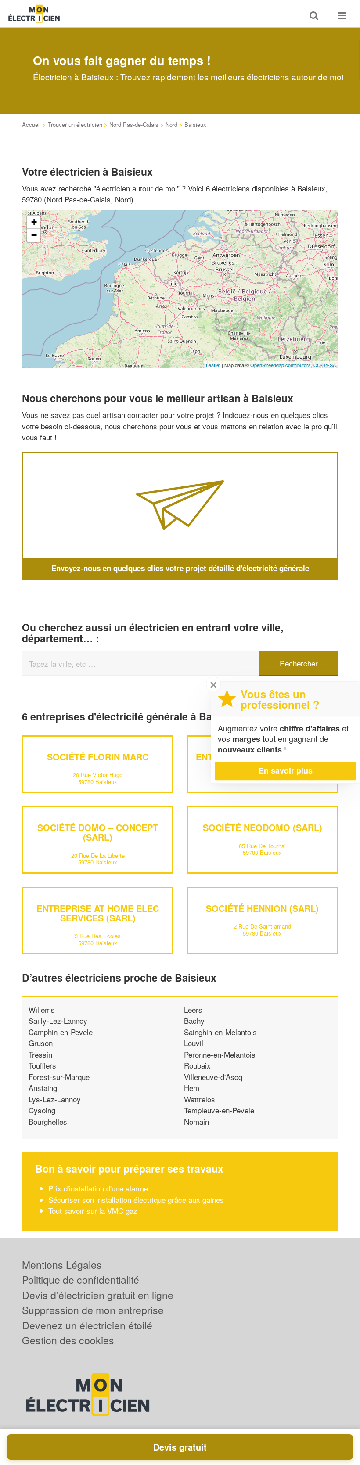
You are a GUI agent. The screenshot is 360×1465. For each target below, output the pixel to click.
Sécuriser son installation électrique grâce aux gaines (136, 1199)
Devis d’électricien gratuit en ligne (97, 1295)
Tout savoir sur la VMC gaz (92, 1210)
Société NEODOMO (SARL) (262, 827)
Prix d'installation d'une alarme (98, 1188)
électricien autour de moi (136, 188)
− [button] (34, 235)
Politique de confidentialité (80, 1279)
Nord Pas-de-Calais (133, 124)
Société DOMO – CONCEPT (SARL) (97, 832)
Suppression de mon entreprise (93, 1310)
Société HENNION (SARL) (262, 908)
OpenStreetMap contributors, (281, 364)
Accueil (31, 124)
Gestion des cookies (68, 1340)
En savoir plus (286, 770)
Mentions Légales (62, 1264)
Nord (171, 124)
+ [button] (34, 221)
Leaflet (213, 364)
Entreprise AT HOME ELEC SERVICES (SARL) (97, 913)
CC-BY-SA (324, 364)
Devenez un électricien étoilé (87, 1325)
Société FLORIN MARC (97, 756)
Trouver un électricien (75, 124)
